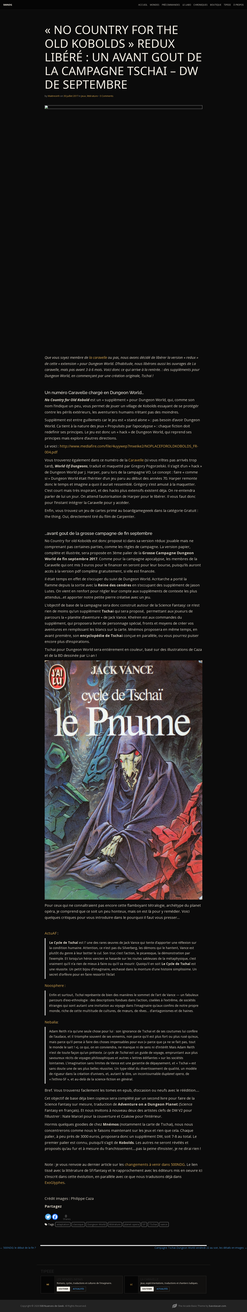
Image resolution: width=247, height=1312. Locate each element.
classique (78, 1224)
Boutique (215, 4)
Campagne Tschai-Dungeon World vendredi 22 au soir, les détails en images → (201, 1247)
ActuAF (51, 933)
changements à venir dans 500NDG (155, 1164)
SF (144, 1224)
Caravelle (136, 460)
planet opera (131, 1224)
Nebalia (51, 1022)
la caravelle (98, 357)
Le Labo (186, 4)
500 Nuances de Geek (52, 1305)
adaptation (63, 1224)
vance (164, 1224)
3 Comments (106, 96)
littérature (92, 96)
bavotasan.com (217, 1305)
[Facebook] (55, 1215)
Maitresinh (54, 96)
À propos (238, 4)
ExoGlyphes (55, 1182)
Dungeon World (96, 1224)
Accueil (142, 4)
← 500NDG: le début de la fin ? (18, 1247)
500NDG (7, 4)
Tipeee (227, 4)
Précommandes (171, 4)
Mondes (154, 4)
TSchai (153, 1224)
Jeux (83, 96)
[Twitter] (48, 1215)
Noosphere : (55, 985)
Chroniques (200, 4)
